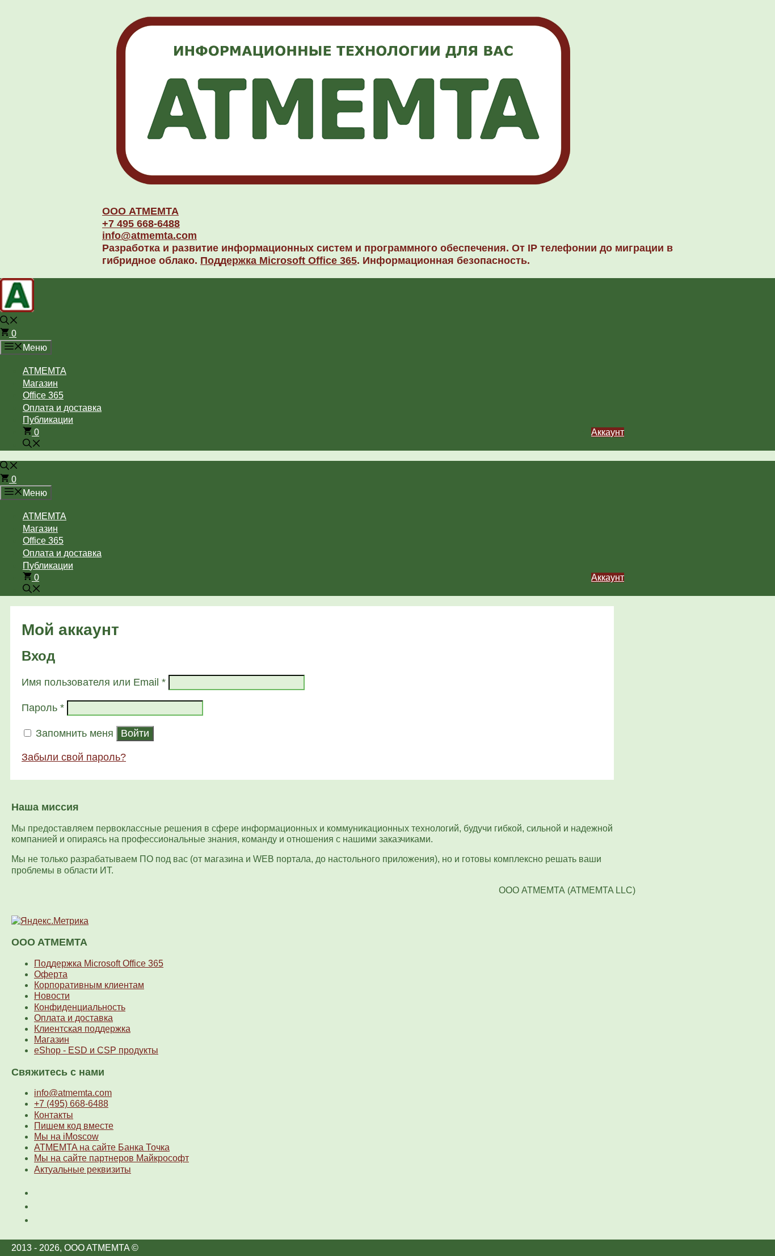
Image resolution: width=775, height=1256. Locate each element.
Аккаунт (607, 432)
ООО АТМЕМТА (140, 211)
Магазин (40, 383)
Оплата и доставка (62, 408)
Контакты (53, 1115)
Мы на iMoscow (66, 1136)
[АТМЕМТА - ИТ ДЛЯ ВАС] (17, 309)
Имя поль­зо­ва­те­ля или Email (94, 682)
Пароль (43, 707)
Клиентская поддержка (82, 1029)
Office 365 (43, 395)
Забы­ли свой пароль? (74, 757)
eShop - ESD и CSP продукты (96, 1050)
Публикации (48, 420)
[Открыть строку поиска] (9, 321)
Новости (52, 996)
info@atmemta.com (149, 235)
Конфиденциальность (79, 1007)
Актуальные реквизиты (82, 1169)
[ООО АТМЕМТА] (343, 186)
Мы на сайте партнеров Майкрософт (111, 1158)
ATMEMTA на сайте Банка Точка (102, 1147)
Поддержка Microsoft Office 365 (278, 260)
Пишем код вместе (73, 1126)
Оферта (51, 974)
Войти (135, 733)
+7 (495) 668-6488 (71, 1103)
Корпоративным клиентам (89, 985)
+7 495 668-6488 (141, 223)
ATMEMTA (44, 371)
